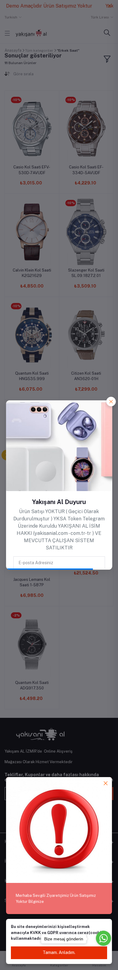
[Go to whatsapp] (103, 938)
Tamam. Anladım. (59, 952)
